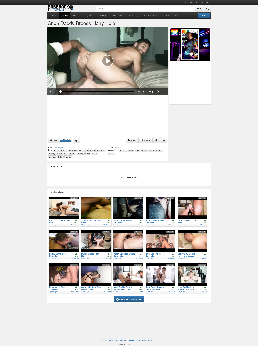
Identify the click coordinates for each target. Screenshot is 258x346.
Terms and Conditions (117, 340)
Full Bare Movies (151, 15)
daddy (52, 153)
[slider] (97, 91)
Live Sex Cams (170, 15)
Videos (65, 15)
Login (200, 2)
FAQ (104, 340)
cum (93, 150)
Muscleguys (134, 15)
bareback (73, 150)
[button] (207, 2)
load (95, 153)
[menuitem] (151, 91)
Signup (189, 2)
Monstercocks (117, 15)
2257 (144, 340)
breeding (84, 150)
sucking (69, 157)
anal (57, 150)
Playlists (87, 15)
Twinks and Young (155, 150)
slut (60, 157)
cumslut (101, 150)
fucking (73, 153)
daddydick (62, 153)
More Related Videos (130, 299)
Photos (76, 15)
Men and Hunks (141, 150)
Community (101, 15)
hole (88, 153)
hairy (81, 153)
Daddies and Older (126, 150)
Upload (205, 15)
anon (64, 150)
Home (54, 15)
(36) (132, 140)
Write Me (151, 340)
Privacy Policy (134, 340)
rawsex (53, 157)
